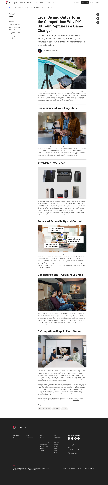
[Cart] (100, 2)
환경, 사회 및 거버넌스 (44, 446)
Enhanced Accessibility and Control (15, 28)
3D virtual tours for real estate (64, 93)
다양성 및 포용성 (43, 444)
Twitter (72, 438)
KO (77, 2)
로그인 (97, 2)
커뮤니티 (56, 448)
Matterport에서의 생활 (44, 442)
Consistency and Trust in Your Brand (15, 33)
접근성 (55, 450)
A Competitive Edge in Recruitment (14, 37)
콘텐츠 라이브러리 (57, 442)
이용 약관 (64, 468)
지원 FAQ (56, 439)
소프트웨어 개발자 (16, 439)
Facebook (69, 438)
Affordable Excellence (14, 24)
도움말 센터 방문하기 (58, 437)
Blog (10, 7)
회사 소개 (42, 437)
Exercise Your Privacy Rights (89, 468)
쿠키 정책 (79, 468)
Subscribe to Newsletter (45, 439)
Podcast (42, 450)
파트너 (14, 437)
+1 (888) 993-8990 (74, 449)
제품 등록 (56, 444)
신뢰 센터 (56, 446)
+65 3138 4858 (73, 454)
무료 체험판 (85, 2)
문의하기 (92, 2)
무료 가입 (28, 439)
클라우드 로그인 (30, 437)
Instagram (78, 438)
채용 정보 (42, 448)
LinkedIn (75, 438)
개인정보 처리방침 (72, 468)
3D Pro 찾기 (15, 442)
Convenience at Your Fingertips (14, 20)
